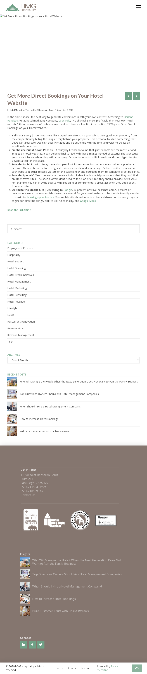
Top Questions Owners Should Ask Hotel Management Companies (59, 394)
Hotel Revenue (16, 301)
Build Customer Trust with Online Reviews (44, 431)
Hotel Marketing (17, 110)
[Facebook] (32, 645)
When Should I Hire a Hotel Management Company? (51, 406)
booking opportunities (40, 197)
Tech (27, 110)
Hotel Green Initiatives (20, 275)
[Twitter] (40, 645)
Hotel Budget (15, 261)
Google (67, 190)
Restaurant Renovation (21, 321)
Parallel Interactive (107, 668)
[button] (138, 7)
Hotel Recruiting (17, 295)
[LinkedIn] (23, 645)
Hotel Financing (16, 268)
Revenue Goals (16, 328)
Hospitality (13, 254)
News (10, 315)
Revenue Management (20, 335)
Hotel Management (19, 281)
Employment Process (20, 248)
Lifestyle (12, 308)
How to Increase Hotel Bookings (39, 419)
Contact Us (28, 495)
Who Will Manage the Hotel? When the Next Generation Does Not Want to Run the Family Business (79, 381)
